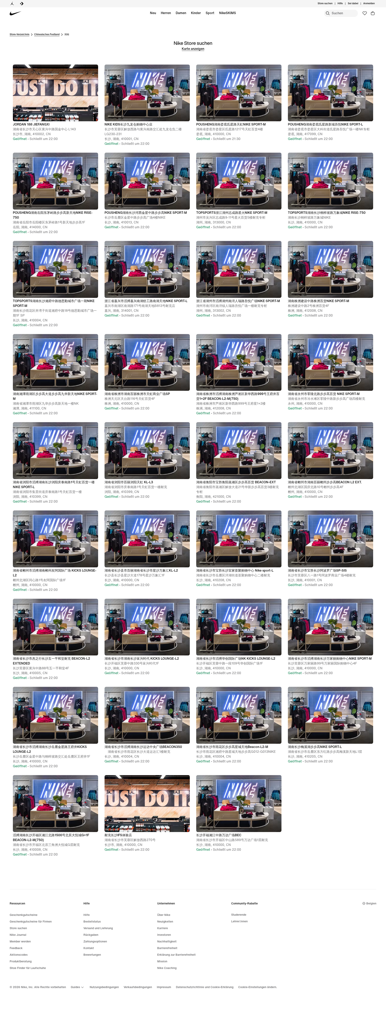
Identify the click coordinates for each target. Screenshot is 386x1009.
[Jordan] (12, 3)
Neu (153, 13)
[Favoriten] (364, 13)
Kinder (196, 13)
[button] (55, 103)
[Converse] (21, 3)
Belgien (371, 903)
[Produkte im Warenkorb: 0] (372, 13)
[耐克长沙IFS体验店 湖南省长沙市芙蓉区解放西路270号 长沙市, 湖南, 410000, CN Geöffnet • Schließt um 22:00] (147, 774)
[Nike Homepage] (16, 13)
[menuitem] (344, 3)
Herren (166, 13)
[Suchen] (327, 13)
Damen (181, 13)
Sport (210, 13)
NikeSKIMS (227, 13)
